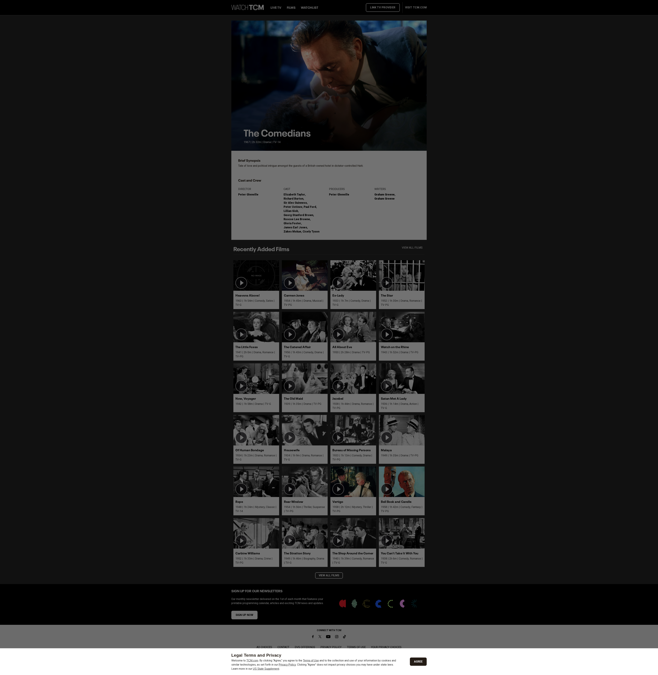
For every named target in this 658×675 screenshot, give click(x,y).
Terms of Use (311, 660)
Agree (418, 661)
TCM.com (252, 660)
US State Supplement (266, 668)
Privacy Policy (287, 664)
